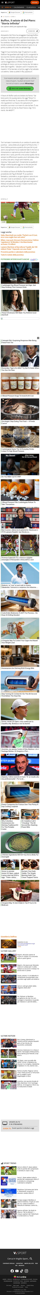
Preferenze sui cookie (17, 1287)
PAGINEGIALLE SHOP (26, 1279)
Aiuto (26, 1287)
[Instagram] (26, 1272)
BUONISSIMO (16, 1283)
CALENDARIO (19, 7)
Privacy (23, 1285)
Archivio (21, 1265)
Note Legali (16, 1285)
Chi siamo (8, 1285)
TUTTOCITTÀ (16, 1281)
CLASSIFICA (31, 7)
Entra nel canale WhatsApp (21, 88)
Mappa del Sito (29, 1263)
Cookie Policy (30, 1285)
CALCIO (7, 16)
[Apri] (2, 2)
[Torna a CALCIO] (2, 7)
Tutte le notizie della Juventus (12, 255)
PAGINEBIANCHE (8, 1281)
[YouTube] (17, 1272)
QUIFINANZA (33, 1281)
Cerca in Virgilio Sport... (18, 1258)
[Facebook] (12, 1272)
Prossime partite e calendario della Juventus (18, 252)
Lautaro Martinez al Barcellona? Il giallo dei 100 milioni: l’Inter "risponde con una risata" (19, 248)
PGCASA (35, 1279)
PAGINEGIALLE (16, 1279)
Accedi (34, 2)
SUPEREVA (24, 1283)
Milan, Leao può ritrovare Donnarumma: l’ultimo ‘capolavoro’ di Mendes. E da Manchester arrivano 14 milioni (20, 242)
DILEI (21, 1281)
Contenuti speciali (9, 1263)
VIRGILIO (9, 1279)
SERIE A (13, 16)
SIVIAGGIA (26, 1281)
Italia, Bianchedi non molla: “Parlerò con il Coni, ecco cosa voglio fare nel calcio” (19, 236)
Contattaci (19, 1263)
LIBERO (4, 1279)
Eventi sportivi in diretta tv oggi (23, 1128)
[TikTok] (21, 1272)
